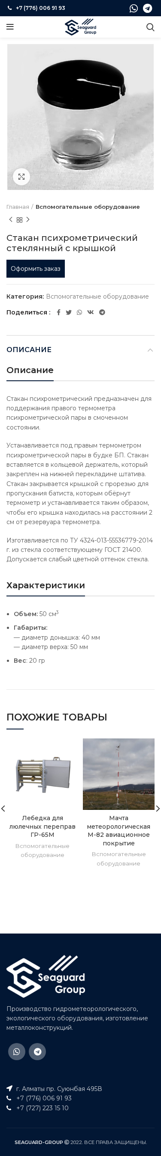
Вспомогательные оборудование (88, 206)
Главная (17, 206)
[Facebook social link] (58, 312)
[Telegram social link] (147, 8)
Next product (28, 220)
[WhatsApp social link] (133, 8)
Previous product (10, 220)
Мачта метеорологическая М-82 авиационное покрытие (118, 830)
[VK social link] (91, 312)
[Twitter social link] (68, 312)
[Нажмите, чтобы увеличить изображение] (21, 176)
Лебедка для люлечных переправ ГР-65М (42, 826)
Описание (29, 350)
